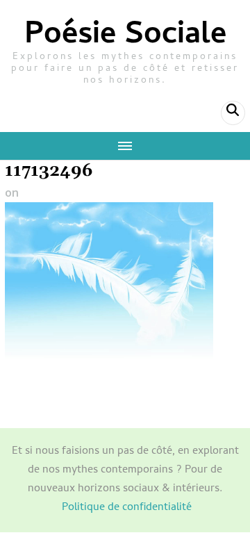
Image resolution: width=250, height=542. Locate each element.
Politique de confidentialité (127, 508)
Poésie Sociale (125, 36)
